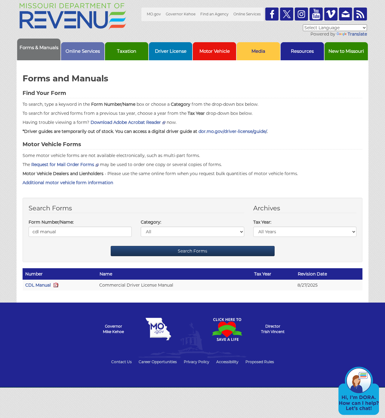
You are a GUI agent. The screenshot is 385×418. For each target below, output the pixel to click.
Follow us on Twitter (286, 14)
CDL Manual (38, 285)
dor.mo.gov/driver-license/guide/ (233, 131)
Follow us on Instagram (301, 14)
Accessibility (227, 362)
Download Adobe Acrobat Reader (126, 122)
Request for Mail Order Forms (62, 164)
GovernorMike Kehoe (113, 329)
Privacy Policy (196, 362)
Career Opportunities (158, 362)
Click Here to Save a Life (226, 329)
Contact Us (121, 362)
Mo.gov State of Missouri (158, 329)
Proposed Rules (259, 362)
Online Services (247, 14)
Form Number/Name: (51, 222)
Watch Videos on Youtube (316, 14)
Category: (151, 222)
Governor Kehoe (181, 14)
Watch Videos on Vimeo (330, 14)
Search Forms (192, 251)
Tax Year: (262, 222)
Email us (345, 14)
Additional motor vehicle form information (68, 182)
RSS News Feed (360, 14)
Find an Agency (214, 14)
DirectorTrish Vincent (273, 329)
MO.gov (154, 14)
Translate (357, 34)
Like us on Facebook (272, 14)
